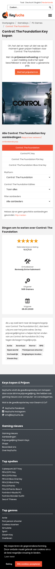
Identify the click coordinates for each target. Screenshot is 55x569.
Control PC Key (27, 153)
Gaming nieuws (10, 433)
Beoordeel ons (9, 447)
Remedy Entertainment (27, 269)
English (38, 2)
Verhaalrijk (12, 354)
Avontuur (20, 345)
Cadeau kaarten (10, 524)
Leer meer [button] (10, 556)
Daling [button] (9, 564)
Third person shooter (32, 350)
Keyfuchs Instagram (15, 411)
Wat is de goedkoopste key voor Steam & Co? (24, 402)
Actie (9, 345)
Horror (32, 345)
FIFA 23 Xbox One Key (12, 479)
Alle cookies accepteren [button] (28, 564)
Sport (4, 531)
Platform (8, 172)
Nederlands (47, 2)
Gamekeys (23, 23)
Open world (12, 350)
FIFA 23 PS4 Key (9, 475)
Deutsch (29, 2)
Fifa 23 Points (8, 485)
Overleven (7, 538)
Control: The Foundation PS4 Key (27, 159)
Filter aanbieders (12, 196)
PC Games (37, 23)
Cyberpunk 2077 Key (12, 468)
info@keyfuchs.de (14, 415)
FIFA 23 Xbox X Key (10, 482)
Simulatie (6, 528)
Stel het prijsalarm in (27, 72)
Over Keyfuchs (9, 450)
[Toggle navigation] (50, 15)
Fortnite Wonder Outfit (13, 496)
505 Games (27, 289)
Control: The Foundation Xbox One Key (27, 165)
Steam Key (12, 358)
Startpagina (8, 23)
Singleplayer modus (31, 354)
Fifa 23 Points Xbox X (12, 489)
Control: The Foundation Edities (19, 184)
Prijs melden (20, 215)
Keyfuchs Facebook (15, 408)
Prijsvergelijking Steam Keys (15, 440)
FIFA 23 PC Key (9, 472)
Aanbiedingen (9, 436)
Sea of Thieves (9, 499)
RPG (41, 345)
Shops (5, 443)
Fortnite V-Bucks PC (11, 492)
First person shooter (12, 521)
